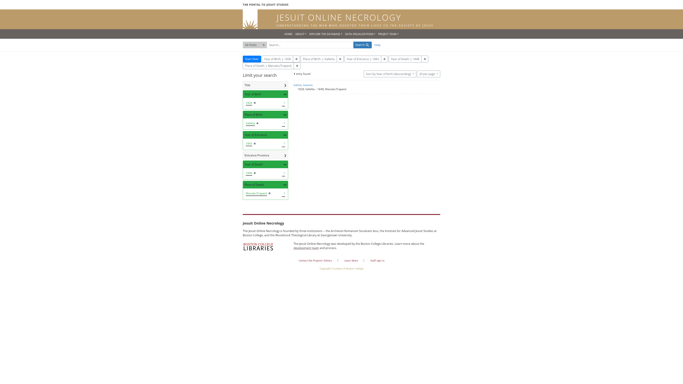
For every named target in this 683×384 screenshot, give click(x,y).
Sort (388, 74)
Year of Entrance (256, 135)
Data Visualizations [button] (359, 34)
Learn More (351, 260)
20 (427, 74)
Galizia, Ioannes (303, 85)
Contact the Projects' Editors (315, 260)
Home (288, 34)
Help (377, 45)
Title (247, 85)
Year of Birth (253, 94)
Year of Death (254, 164)
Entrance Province (257, 155)
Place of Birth (253, 115)
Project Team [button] (387, 34)
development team (306, 248)
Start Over (252, 59)
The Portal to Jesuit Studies (265, 4)
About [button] (299, 34)
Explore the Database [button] (324, 34)
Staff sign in (377, 260)
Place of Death (254, 185)
